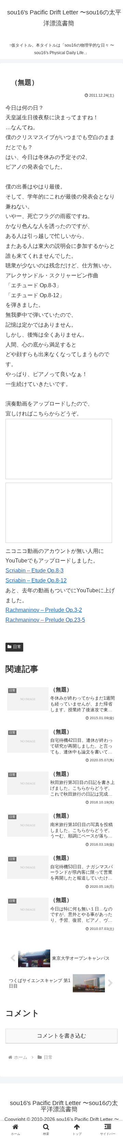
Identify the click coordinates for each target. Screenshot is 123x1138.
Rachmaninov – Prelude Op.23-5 (45, 620)
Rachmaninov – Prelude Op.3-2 (43, 610)
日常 (17, 646)
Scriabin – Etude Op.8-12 (36, 580)
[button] (110, 930)
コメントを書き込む (61, 1036)
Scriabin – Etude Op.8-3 (34, 570)
